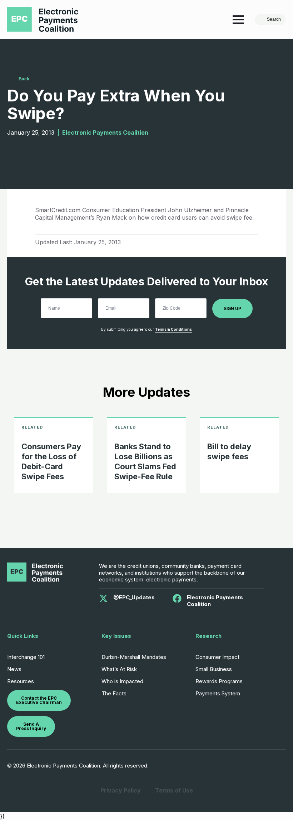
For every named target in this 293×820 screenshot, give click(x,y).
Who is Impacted (122, 681)
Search (274, 19)
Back (24, 78)
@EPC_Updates (134, 597)
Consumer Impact (217, 657)
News (14, 669)
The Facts (113, 693)
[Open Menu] (238, 19)
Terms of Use (174, 790)
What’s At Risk (119, 669)
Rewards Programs (219, 681)
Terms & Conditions (173, 329)
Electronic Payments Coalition (215, 601)
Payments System (217, 693)
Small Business (213, 669)
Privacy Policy (120, 790)
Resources (20, 681)
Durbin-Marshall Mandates (133, 657)
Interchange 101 (26, 657)
